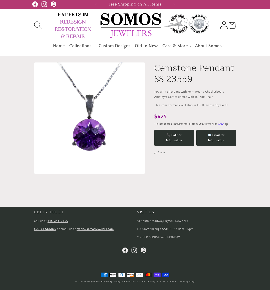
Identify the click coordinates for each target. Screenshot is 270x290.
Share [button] (161, 152)
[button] (38, 25)
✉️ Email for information (216, 138)
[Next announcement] (174, 4)
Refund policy (131, 281)
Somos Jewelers (92, 281)
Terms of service (167, 281)
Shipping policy (187, 281)
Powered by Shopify (111, 281)
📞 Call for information (174, 138)
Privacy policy (149, 281)
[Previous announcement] (96, 4)
